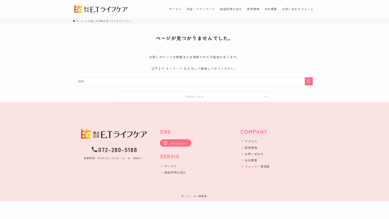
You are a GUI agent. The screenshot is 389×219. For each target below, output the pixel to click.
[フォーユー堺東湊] (101, 8)
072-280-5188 (117, 149)
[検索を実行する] (309, 81)
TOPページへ (194, 97)
